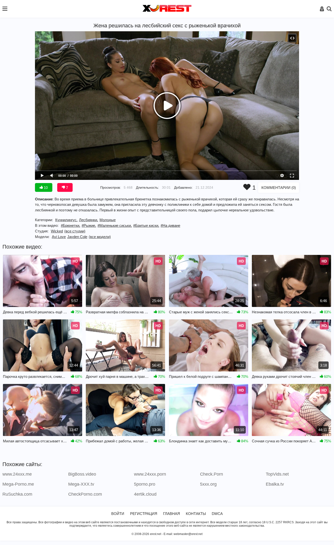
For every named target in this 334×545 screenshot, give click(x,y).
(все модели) (100, 237)
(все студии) (74, 231)
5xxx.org (208, 484)
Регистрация (143, 514)
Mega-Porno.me (18, 484)
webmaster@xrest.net (188, 534)
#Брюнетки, (70, 225)
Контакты (196, 514)
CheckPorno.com (85, 494)
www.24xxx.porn (150, 474)
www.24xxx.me (17, 474)
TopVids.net (277, 474)
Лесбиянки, (88, 220)
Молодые (108, 220)
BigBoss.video (82, 474)
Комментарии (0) (278, 187)
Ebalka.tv (275, 484)
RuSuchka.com (17, 494)
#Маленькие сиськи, (115, 225)
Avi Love (59, 237)
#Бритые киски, (146, 225)
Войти (117, 514)
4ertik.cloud (145, 494)
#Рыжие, (89, 225)
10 (45, 187)
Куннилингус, (66, 220)
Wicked (57, 231)
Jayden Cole (77, 237)
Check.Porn (211, 474)
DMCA (217, 514)
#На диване (170, 225)
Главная (171, 514)
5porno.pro (144, 484)
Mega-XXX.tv (81, 484)
